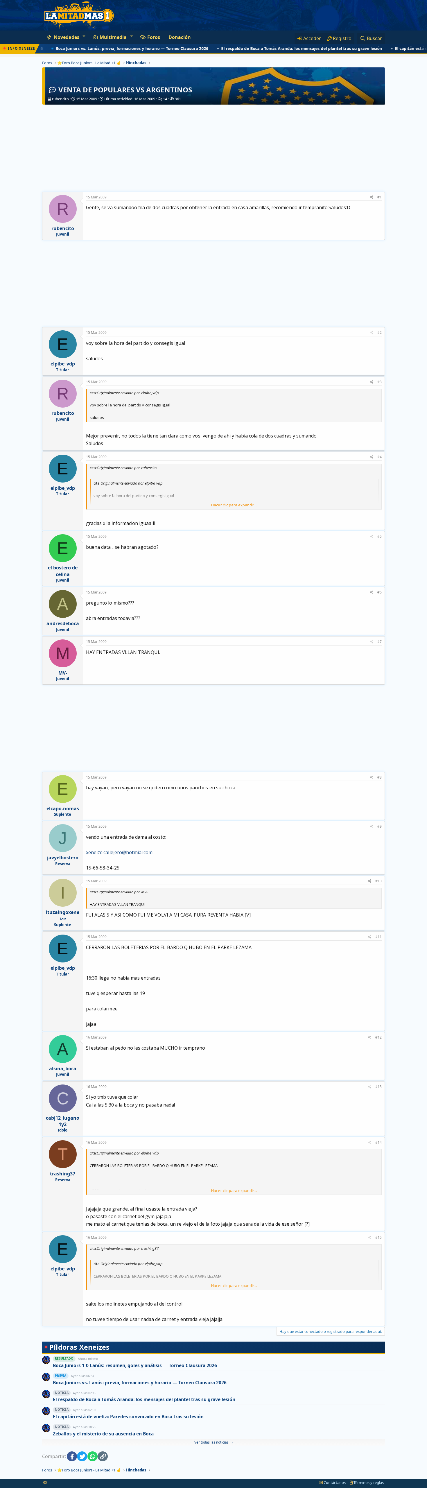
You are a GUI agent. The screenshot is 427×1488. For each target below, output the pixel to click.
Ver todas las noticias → (213, 1442)
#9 (379, 826)
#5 (379, 536)
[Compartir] (371, 197)
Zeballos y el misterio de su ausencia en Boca (103, 1434)
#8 (379, 777)
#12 (378, 1037)
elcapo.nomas (62, 808)
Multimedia (113, 37)
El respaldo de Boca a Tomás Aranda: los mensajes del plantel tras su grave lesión (279, 48)
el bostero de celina (63, 570)
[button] (84, 36)
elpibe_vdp (63, 364)
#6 (379, 592)
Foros (153, 37)
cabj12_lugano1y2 (62, 1121)
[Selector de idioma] (45, 1482)
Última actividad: (129, 98)
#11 (378, 936)
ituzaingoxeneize (62, 915)
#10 (378, 881)
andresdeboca (62, 623)
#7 (379, 641)
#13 (378, 1086)
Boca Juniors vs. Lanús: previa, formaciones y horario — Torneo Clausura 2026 (109, 48)
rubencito (60, 98)
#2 (379, 332)
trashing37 (62, 1173)
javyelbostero (62, 857)
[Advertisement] (213, 148)
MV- (62, 673)
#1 (379, 197)
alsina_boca (62, 1068)
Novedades (66, 37)
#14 (378, 1142)
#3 (379, 381)
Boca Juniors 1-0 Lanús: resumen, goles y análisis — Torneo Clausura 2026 (135, 1365)
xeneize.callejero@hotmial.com (119, 852)
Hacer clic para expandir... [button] (234, 505)
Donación (179, 37)
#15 (378, 1237)
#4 (379, 456)
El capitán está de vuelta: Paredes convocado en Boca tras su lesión (128, 1417)
